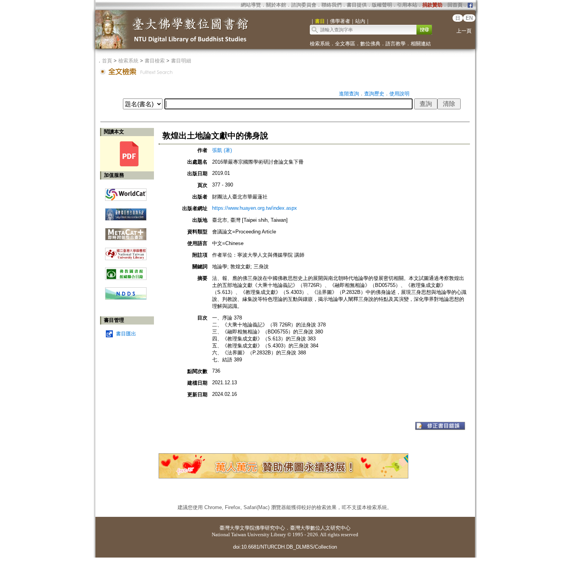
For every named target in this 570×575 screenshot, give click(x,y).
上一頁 (464, 31)
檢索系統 (320, 44)
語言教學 (395, 44)
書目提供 (357, 5)
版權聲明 (382, 5)
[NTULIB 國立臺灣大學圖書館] (126, 251)
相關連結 (421, 44)
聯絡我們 (331, 5)
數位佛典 (370, 44)
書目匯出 (126, 334)
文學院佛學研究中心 (262, 528)
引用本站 (407, 5)
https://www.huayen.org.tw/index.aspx (254, 208)
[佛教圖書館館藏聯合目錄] (126, 271)
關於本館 (276, 5)
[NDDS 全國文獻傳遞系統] (126, 298)
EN (469, 18)
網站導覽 (251, 5)
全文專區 (345, 44)
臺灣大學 (229, 528)
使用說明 (399, 94)
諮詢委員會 (303, 5)
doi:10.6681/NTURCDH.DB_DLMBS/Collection (285, 547)
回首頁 (455, 5)
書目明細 (181, 61)
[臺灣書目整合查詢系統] (126, 211)
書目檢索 (155, 61)
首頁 (107, 61)
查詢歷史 (374, 94)
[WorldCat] (126, 193)
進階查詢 (349, 94)
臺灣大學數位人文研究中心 (320, 528)
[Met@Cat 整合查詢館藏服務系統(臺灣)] (126, 231)
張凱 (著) (222, 150)
